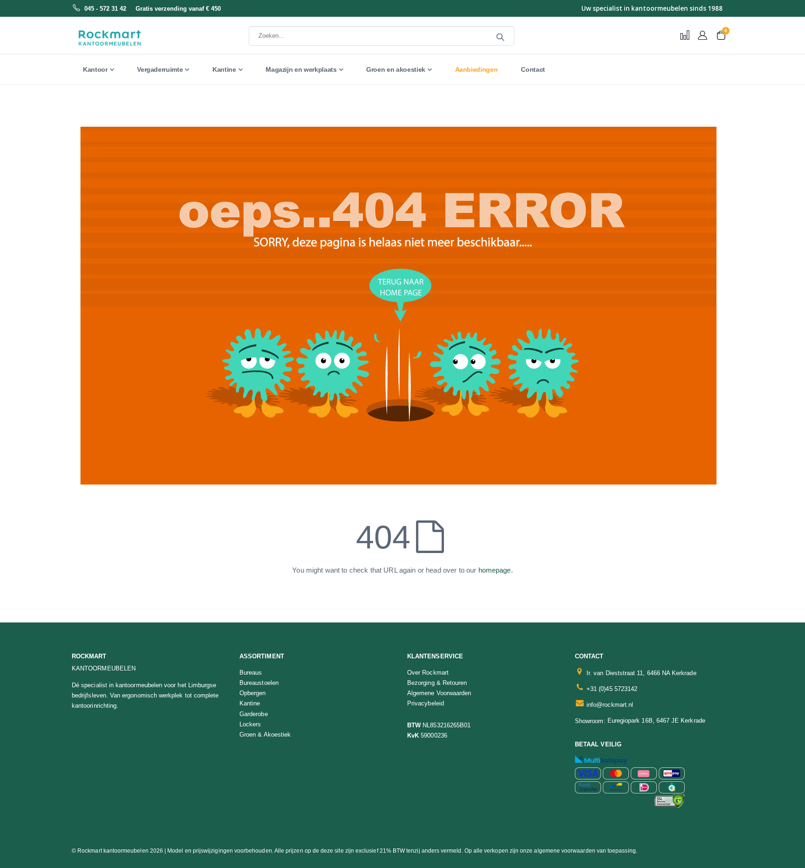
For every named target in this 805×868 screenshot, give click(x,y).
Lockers (250, 724)
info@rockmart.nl (610, 704)
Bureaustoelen (259, 682)
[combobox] (381, 36)
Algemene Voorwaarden (439, 693)
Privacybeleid (425, 703)
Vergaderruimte (160, 69)
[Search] (500, 37)
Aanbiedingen (476, 69)
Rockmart (89, 656)
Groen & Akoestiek (265, 734)
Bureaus (250, 672)
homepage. (495, 570)
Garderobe (253, 714)
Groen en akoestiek (395, 69)
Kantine (224, 69)
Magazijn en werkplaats (301, 69)
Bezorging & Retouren (437, 682)
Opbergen (252, 693)
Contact (533, 69)
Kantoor (95, 69)
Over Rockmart (428, 672)
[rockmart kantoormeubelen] (130, 38)
